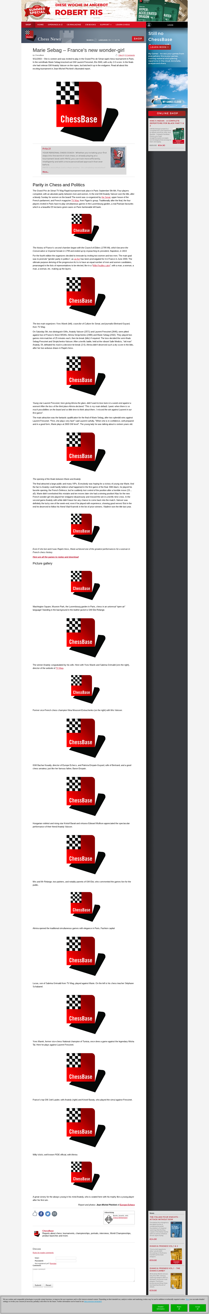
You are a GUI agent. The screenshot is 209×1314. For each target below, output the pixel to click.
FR (119, 40)
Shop (28, 25)
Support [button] (105, 25)
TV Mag (75, 200)
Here (187, 1299)
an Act (77, 259)
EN (113, 40)
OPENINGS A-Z (55, 25)
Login (170, 25)
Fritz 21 (47, 148)
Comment (37, 1266)
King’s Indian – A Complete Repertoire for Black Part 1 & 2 (167, 123)
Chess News (49, 38)
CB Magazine (74, 25)
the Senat (106, 197)
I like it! (121, 55)
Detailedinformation (160, 1308)
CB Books (90, 25)
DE (109, 40)
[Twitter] (48, 1214)
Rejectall (179, 1308)
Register (53, 1264)
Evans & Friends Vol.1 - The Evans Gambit (165, 1269)
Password (39, 1261)
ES (116, 40)
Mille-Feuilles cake (101, 265)
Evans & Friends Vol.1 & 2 (164, 1246)
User (37, 1258)
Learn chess (123, 25)
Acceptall (197, 1308)
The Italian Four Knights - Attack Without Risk (164, 1218)
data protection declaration (93, 1301)
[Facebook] (41, 1214)
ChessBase (48, 1231)
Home (40, 25)
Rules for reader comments (43, 1253)
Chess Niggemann (120, 1218)
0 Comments (130, 55)
